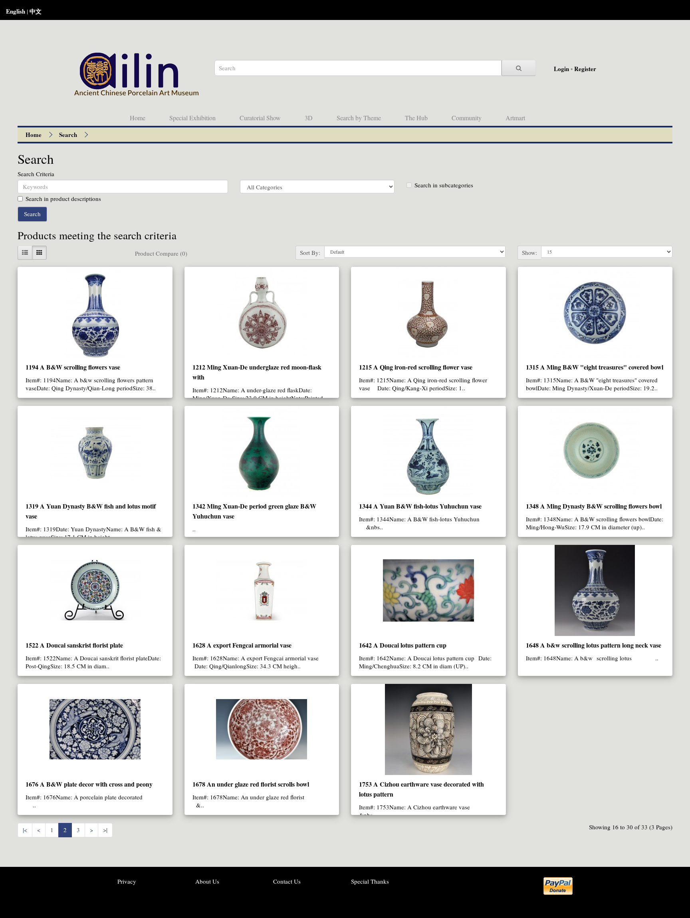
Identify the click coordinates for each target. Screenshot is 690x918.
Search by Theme (359, 117)
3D (309, 117)
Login (561, 68)
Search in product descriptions (63, 199)
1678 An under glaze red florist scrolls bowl (250, 784)
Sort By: (310, 252)
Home (137, 117)
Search (68, 134)
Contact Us (287, 881)
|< (25, 830)
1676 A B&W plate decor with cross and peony (89, 784)
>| (105, 830)
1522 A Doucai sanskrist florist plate (74, 645)
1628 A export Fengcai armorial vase (241, 645)
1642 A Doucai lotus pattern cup (402, 645)
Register (585, 68)
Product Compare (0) (161, 253)
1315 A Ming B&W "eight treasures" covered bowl (594, 367)
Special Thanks (370, 881)
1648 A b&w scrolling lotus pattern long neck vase (593, 645)
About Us (207, 881)
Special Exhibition (192, 117)
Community (467, 117)
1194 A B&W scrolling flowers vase (73, 367)
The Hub (416, 117)
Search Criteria (36, 174)
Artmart (515, 117)
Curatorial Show (260, 117)
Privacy (126, 881)
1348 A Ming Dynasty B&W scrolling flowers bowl (594, 506)
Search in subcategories (443, 185)
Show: (529, 252)
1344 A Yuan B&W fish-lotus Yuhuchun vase (420, 506)
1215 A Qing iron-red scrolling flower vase (415, 367)
